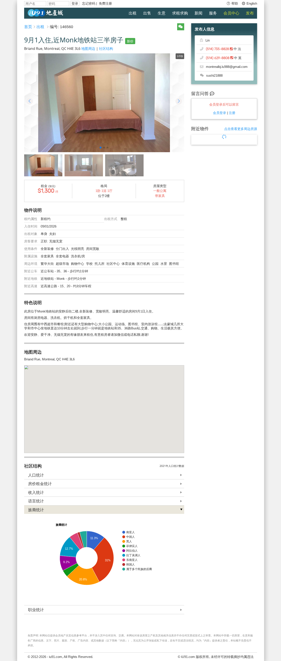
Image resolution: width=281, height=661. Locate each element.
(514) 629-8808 (218, 58)
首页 (28, 27)
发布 (250, 13)
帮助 (234, 3)
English (251, 3)
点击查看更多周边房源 (240, 128)
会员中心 (231, 13)
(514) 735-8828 (218, 49)
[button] (100, 147)
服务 (213, 13)
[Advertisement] (224, 220)
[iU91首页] (45, 12)
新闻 (198, 13)
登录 (75, 3)
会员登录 (219, 113)
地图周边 (88, 48)
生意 (162, 13)
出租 (133, 13)
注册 (232, 113)
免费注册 (105, 3)
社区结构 (106, 48)
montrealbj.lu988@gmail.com (227, 67)
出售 (147, 13)
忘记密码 (88, 3)
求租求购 (180, 13)
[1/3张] (104, 102)
